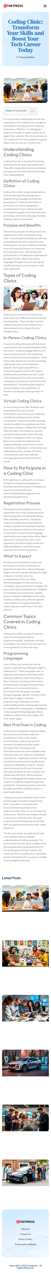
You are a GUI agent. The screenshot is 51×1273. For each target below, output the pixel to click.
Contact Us (25, 1234)
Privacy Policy (25, 1239)
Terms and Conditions (25, 1244)
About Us (25, 1229)
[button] (45, 6)
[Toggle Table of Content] (31, 111)
